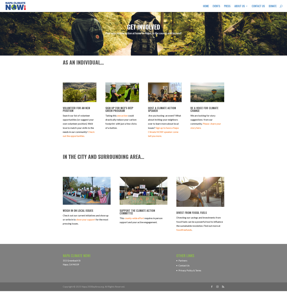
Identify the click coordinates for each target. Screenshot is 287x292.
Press (227, 6)
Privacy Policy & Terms (189, 270)
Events (216, 6)
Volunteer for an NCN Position (76, 109)
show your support (85, 219)
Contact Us (258, 6)
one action (122, 115)
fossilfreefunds (184, 229)
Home (206, 6)
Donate (273, 6)
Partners (182, 260)
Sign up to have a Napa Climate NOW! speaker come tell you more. (163, 131)
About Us (239, 6)
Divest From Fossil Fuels (191, 213)
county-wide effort (134, 218)
